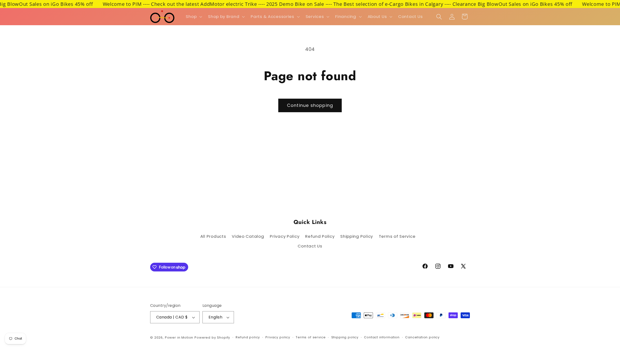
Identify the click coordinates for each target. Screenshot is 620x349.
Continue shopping (310, 105)
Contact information (382, 337)
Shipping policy (345, 337)
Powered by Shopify (212, 337)
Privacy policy (277, 337)
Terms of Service (397, 236)
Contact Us (310, 246)
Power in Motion (179, 337)
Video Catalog (248, 236)
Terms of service (311, 337)
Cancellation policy (422, 337)
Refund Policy (319, 236)
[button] (193, 17)
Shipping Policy (356, 236)
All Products (213, 236)
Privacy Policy (284, 236)
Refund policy (248, 337)
